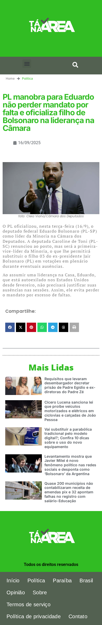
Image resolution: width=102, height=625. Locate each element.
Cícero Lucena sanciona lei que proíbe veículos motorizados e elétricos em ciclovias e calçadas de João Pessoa (70, 411)
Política (27, 78)
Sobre (40, 592)
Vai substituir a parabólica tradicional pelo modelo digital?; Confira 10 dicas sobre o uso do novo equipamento (68, 438)
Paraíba (62, 580)
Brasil (86, 580)
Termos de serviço (28, 604)
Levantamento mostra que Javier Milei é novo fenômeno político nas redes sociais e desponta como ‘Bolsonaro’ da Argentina (70, 465)
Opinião (16, 592)
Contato (78, 616)
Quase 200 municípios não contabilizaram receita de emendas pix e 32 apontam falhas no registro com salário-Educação (68, 492)
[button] (26, 63)
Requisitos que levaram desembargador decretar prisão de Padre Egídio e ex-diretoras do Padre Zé (69, 385)
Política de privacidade (34, 616)
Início (13, 580)
